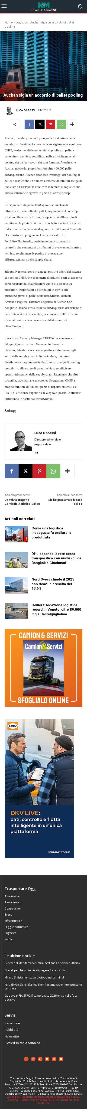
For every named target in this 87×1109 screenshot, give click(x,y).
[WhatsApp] (61, 124)
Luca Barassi (25, 110)
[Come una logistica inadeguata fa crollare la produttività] (16, 534)
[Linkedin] (36, 451)
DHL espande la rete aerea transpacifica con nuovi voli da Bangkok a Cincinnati (56, 558)
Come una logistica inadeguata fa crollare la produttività (51, 532)
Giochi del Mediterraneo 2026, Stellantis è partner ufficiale (43, 963)
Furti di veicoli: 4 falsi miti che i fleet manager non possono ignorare (43, 987)
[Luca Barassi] (10, 110)
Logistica (21, 22)
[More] (72, 124)
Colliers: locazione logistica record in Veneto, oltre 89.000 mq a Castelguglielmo (56, 609)
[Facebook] (29, 124)
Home (9, 22)
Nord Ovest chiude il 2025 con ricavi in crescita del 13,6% (53, 583)
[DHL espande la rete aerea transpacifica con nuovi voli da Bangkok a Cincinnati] (16, 560)
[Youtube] (61, 1059)
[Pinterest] (50, 124)
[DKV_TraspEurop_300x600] (39, 862)
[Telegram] (47, 1059)
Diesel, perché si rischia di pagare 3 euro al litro (36, 970)
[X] (40, 124)
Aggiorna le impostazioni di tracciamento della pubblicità (50, 1101)
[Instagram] (33, 1059)
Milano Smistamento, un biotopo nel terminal (34, 977)
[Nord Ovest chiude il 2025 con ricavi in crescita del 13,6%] (16, 585)
